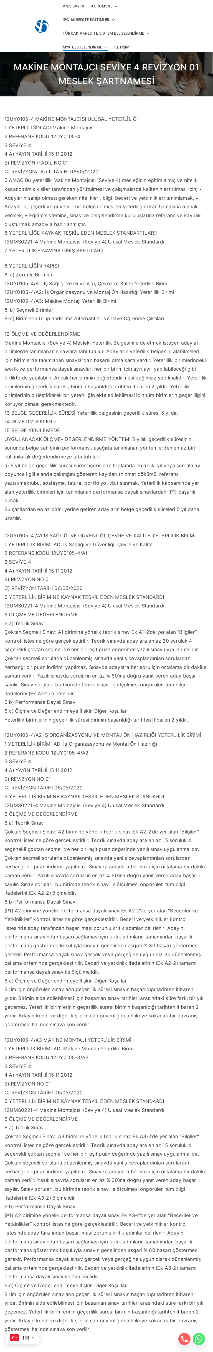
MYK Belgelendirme (82, 47)
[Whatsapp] (199, 1339)
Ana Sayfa (74, 6)
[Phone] (184, 1339)
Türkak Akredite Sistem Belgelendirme (103, 33)
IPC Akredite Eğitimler (86, 19)
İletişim (122, 47)
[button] (115, 6)
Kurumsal (101, 6)
